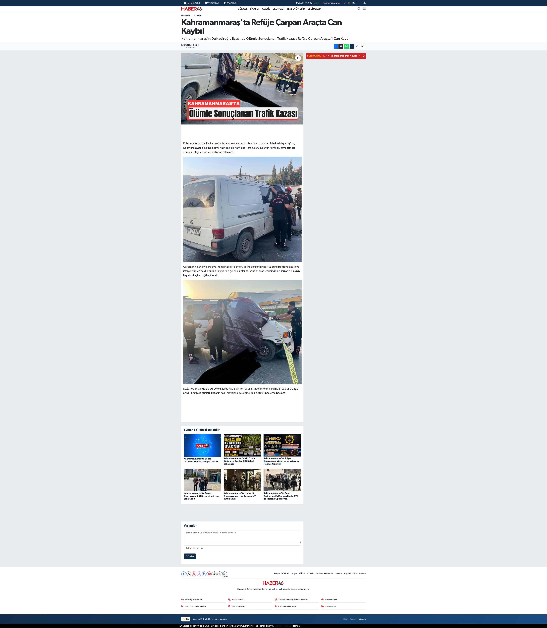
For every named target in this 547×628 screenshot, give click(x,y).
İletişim (294, 574)
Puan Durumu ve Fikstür (195, 606)
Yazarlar (232, 3)
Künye (277, 574)
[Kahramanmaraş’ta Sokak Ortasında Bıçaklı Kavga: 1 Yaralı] (202, 445)
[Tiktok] (214, 573)
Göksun (338, 574)
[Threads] (219, 573)
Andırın (362, 574)
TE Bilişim (361, 619)
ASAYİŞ (266, 9)
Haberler (185, 16)
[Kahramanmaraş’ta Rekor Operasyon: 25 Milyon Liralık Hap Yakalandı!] (202, 480)
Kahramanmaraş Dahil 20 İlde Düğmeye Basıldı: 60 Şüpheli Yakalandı (239, 461)
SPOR (355, 574)
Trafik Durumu (331, 600)
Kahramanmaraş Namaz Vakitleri (293, 600)
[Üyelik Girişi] (363, 3)
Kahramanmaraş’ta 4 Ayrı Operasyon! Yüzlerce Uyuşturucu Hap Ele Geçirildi (281, 461)
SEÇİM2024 (314, 9)
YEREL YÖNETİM (296, 9)
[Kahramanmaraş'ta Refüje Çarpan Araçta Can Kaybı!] (242, 88)
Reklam (319, 574)
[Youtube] (209, 573)
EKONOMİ (278, 9)
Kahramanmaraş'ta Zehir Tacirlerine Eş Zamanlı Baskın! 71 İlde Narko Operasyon (281, 496)
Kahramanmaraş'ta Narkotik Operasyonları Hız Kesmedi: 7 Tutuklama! (240, 496)
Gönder (190, 556)
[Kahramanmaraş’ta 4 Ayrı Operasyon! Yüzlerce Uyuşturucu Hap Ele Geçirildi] (282, 445)
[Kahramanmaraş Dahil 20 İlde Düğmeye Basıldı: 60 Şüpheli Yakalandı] (242, 445)
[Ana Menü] (364, 9)
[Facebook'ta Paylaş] (336, 46)
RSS (187, 619)
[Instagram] (199, 573)
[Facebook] (183, 573)
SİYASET (255, 9)
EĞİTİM (302, 574)
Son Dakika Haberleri (287, 606)
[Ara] (359, 9)
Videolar (213, 3)
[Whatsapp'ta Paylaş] (346, 46)
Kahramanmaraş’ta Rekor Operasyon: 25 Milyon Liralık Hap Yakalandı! (201, 496)
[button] (360, 56)
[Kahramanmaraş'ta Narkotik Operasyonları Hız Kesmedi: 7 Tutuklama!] (242, 480)
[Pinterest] (194, 573)
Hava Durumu (238, 600)
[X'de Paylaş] (340, 46)
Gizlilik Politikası (282, 626)
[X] (188, 573)
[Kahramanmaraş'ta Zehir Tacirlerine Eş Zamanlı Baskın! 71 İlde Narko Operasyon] (282, 480)
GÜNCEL (243, 9)
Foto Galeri (193, 3)
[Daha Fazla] (352, 46)
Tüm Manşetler (238, 606)
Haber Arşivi (330, 606)
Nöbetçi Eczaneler (193, 600)
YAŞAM (347, 574)
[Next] (224, 573)
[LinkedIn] (204, 573)
